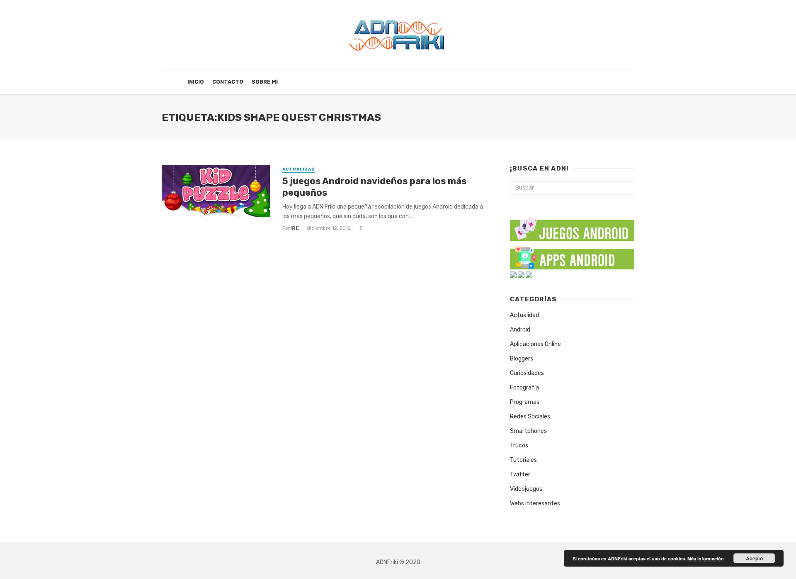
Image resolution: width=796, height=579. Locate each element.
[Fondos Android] (513, 274)
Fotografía (524, 387)
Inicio (195, 82)
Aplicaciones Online (535, 344)
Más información (705, 558)
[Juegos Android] (572, 226)
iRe (294, 228)
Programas (524, 402)
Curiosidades (527, 373)
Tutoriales (523, 460)
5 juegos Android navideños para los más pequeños (374, 187)
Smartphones (528, 431)
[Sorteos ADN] (529, 274)
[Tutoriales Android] (521, 274)
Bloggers (521, 358)
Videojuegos (526, 489)
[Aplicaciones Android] (572, 255)
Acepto (754, 558)
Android (520, 329)
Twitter (520, 474)
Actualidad (298, 169)
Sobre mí (265, 82)
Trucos (519, 445)
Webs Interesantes (535, 503)
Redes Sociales (530, 416)
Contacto (227, 82)
